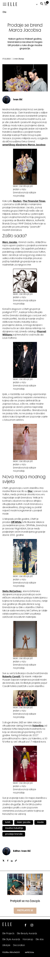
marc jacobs (23, 822)
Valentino (38, 726)
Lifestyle (6, 945)
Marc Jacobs (9, 242)
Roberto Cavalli (11, 677)
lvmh (7, 822)
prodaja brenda (13, 834)
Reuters (17, 201)
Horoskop (28, 940)
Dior (30, 491)
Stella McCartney (12, 591)
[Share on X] (3, 861)
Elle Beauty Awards (27, 934)
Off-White (16, 522)
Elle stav (40, 940)
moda (40, 822)
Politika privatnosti (11, 952)
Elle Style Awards (11, 940)
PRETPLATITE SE (25, 911)
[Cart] (45, 4)
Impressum (29, 952)
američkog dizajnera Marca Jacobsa (23, 145)
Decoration (19, 945)
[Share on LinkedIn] (12, 861)
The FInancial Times (34, 201)
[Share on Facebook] (8, 861)
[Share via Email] (16, 861)
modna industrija (14, 828)
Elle (4, 12)
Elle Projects (8, 934)
